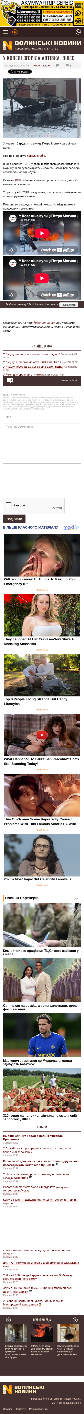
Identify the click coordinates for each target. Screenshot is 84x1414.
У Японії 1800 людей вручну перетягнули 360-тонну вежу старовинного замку (38, 1276)
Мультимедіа (42, 1320)
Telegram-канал (44, 322)
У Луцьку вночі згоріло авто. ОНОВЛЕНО (30, 362)
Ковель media (36, 155)
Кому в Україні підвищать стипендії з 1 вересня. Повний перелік (40, 1201)
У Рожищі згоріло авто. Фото (22, 374)
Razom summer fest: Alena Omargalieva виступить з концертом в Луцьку (37, 1188)
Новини (42, 1127)
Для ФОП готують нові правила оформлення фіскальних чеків (41, 1264)
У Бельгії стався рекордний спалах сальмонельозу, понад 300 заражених (37, 1150)
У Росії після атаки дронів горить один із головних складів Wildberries (36, 1176)
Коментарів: (42, 65)
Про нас (7, 1409)
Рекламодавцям (38, 1409)
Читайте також (42, 346)
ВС (16, 180)
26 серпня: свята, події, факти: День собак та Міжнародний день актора (33, 1302)
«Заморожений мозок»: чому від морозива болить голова (36, 1251)
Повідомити (69, 304)
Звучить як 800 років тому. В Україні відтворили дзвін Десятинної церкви (38, 1289)
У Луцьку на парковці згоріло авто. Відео (30, 354)
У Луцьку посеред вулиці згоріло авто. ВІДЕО (33, 366)
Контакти (20, 1409)
